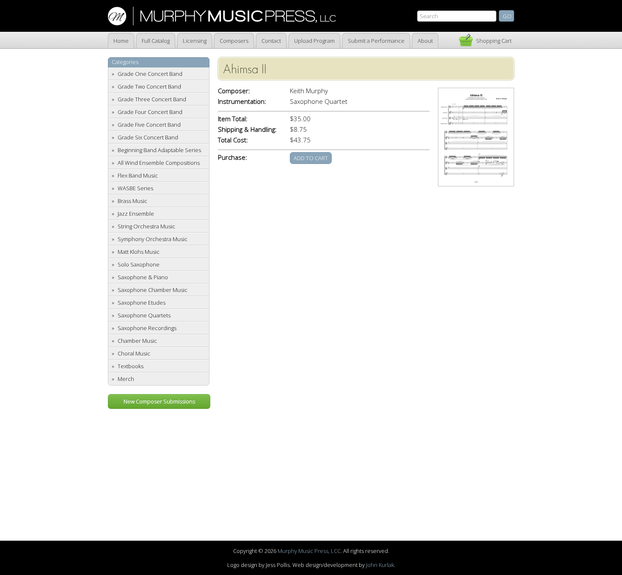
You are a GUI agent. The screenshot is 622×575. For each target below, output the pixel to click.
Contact (271, 40)
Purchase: (232, 157)
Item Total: (233, 119)
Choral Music (134, 353)
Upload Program (314, 40)
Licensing (194, 40)
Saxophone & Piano (143, 277)
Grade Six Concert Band (148, 137)
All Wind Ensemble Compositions (159, 163)
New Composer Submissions (159, 401)
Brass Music (132, 201)
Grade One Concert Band (150, 74)
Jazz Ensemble (136, 213)
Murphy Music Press (222, 16)
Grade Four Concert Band (150, 112)
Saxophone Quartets (144, 315)
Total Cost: (233, 140)
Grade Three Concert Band (152, 99)
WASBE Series (135, 188)
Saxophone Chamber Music (152, 290)
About (425, 40)
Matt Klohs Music (139, 252)
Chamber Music (137, 340)
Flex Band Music (138, 175)
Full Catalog (156, 40)
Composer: (234, 91)
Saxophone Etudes (141, 302)
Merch (126, 379)
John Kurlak (380, 565)
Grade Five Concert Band (149, 124)
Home (121, 40)
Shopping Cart (494, 40)
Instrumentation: (242, 101)
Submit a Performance (376, 40)
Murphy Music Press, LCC (309, 551)
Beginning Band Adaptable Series (159, 150)
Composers (234, 40)
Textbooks (130, 366)
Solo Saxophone (139, 264)
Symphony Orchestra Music (152, 239)
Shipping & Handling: (247, 129)
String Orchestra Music (146, 226)
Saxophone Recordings (147, 328)
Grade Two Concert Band (149, 86)
